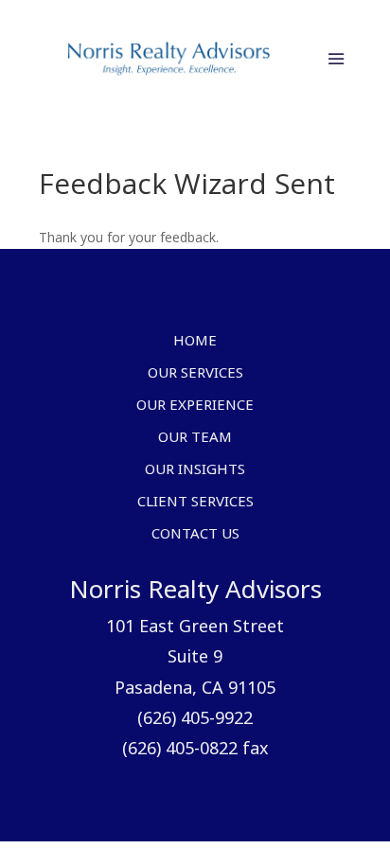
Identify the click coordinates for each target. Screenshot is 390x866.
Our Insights (195, 470)
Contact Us (195, 534)
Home (195, 341)
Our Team (195, 438)
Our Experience (195, 406)
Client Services (195, 502)
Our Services (195, 373)
